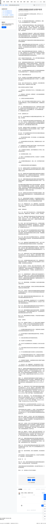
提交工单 (4, 27)
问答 (18, 1)
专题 (11, 1)
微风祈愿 (7, 523)
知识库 (7, 1)
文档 (15, 1)
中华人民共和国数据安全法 (7, 12)
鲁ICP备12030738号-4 (14, 523)
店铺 (28, 1)
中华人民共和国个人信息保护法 (8, 14)
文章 (4, 1)
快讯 (21, 1)
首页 (0, 5)
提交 (43, 505)
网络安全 (6, 5)
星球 (24, 1)
